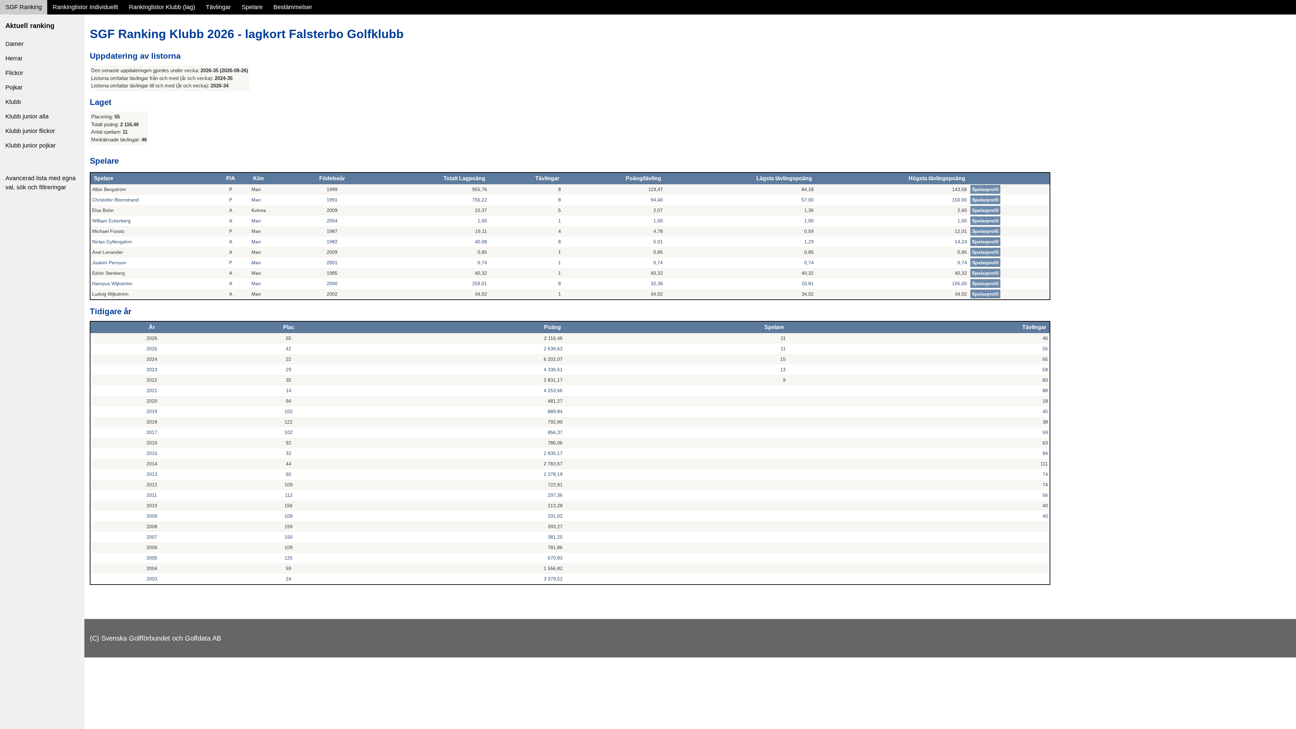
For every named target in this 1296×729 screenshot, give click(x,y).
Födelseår (332, 178)
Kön (258, 178)
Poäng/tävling (643, 178)
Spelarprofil (985, 189)
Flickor (14, 73)
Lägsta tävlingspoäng (784, 178)
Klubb (13, 102)
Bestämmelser (292, 7)
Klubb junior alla (27, 116)
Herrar (14, 58)
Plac (288, 327)
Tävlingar (218, 7)
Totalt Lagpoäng (464, 178)
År (152, 327)
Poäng (552, 327)
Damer (14, 43)
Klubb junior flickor (30, 131)
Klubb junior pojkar (30, 145)
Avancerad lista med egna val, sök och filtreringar (40, 183)
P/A (230, 178)
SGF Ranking (23, 7)
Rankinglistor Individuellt (85, 7)
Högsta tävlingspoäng (937, 178)
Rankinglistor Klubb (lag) (162, 7)
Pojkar (14, 87)
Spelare (252, 7)
